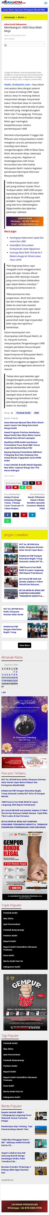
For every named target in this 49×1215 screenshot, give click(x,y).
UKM (36, 413)
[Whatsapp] (7, 521)
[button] (24, 762)
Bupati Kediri (9, 941)
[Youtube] (15, 487)
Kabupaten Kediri (11, 966)
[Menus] (46, 3)
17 (2, 680)
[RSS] (29, 487)
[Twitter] (32, 483)
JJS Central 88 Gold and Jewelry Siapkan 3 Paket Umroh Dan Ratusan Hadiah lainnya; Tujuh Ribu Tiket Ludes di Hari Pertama (24, 813)
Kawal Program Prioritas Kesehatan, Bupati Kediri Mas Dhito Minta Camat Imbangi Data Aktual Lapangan (22, 435)
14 (12, 677)
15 (14, 677)
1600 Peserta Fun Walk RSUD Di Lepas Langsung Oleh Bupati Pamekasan (31, 570)
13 (9, 677)
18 (5, 680)
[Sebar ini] (7, 515)
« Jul (3, 692)
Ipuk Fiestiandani (11, 924)
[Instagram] (9, 487)
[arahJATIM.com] (13, 2)
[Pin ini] (24, 515)
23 (16, 680)
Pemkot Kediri (10, 935)
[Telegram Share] (32, 515)
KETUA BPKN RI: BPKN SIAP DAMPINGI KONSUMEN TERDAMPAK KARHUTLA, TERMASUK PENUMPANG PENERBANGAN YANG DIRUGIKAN (24, 824)
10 (2, 677)
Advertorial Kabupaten (15, 24)
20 (9, 680)
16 (16, 677)
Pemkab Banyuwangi (13, 930)
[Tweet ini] (15, 515)
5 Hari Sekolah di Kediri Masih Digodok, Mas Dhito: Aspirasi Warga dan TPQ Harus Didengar (23, 467)
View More (24, 645)
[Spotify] (22, 487)
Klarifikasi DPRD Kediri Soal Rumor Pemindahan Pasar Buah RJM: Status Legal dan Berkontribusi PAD (22, 445)
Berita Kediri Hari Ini (13, 961)
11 (5, 677)
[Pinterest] (39, 483)
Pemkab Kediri (23, 413)
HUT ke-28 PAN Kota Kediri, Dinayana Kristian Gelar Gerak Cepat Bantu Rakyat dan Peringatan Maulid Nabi (31, 550)
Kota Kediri (8, 955)
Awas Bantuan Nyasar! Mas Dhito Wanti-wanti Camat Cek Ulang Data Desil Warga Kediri (24, 425)
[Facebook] (25, 483)
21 (12, 680)
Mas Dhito (8, 918)
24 (2, 683)
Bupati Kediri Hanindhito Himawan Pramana (20, 948)
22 (14, 680)
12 (7, 677)
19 (7, 680)
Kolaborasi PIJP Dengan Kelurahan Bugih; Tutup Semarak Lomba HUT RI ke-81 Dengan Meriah (23, 793)
